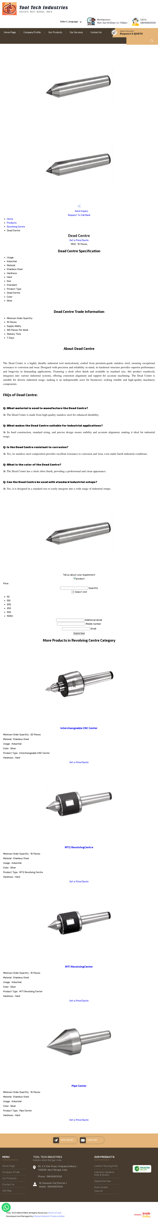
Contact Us (96, 32)
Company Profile (32, 32)
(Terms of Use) (54, 1213)
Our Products (55, 32)
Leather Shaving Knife (106, 1166)
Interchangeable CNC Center (79, 728)
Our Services (76, 32)
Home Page (10, 32)
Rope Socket (101, 1187)
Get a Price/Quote (79, 240)
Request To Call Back (79, 215)
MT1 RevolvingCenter (79, 966)
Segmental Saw (102, 1181)
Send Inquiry (81, 211)
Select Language (69, 21)
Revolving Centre (16, 226)
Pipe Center (79, 1085)
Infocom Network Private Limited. (49, 1216)
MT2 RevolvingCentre (79, 847)
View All (98, 1191)
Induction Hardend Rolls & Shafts (104, 1173)
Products (12, 222)
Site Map (6, 1190)
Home (10, 219)
